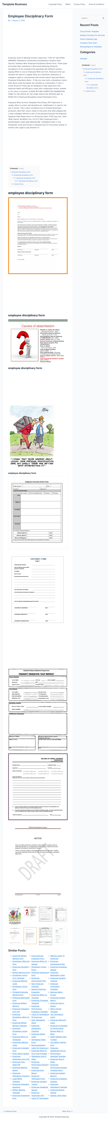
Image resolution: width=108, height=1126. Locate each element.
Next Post (67, 1111)
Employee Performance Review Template (39, 1065)
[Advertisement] (26, 40)
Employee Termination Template (55, 986)
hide (21, 168)
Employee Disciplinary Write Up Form (20, 1017)
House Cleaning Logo (88, 39)
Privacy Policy (79, 4)
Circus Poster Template (89, 31)
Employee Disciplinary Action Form (19, 1031)
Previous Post (9, 1111)
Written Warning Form (21, 972)
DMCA (68, 4)
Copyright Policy (55, 4)
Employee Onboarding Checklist (36, 1028)
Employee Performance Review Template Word (58, 1067)
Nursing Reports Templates (91, 47)
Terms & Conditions (96, 4)
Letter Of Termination (40, 1098)
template (83, 58)
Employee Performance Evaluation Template (39, 1009)
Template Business (14, 4)
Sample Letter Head (58, 1095)
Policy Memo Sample (20, 1054)
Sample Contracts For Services (92, 35)
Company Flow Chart (88, 43)
